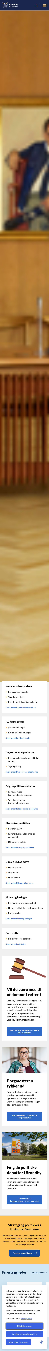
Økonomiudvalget (16, 727)
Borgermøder (14, 913)
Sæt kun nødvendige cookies (24, 1334)
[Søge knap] (36, 5)
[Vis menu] (44, 5)
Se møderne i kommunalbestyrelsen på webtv (24, 1199)
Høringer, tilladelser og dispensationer (25, 908)
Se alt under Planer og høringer (19, 919)
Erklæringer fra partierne (20, 938)
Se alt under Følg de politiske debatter (22, 809)
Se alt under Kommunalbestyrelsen (21, 707)
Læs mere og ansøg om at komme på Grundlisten (24, 1031)
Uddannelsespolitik (17, 842)
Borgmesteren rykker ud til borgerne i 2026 (24, 1116)
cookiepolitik (26, 1318)
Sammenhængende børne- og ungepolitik (21, 835)
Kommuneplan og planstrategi (22, 903)
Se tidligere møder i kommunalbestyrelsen (18, 802)
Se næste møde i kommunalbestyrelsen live (20, 793)
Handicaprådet (15, 867)
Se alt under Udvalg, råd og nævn (20, 883)
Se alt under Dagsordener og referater (22, 772)
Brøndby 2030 (15, 828)
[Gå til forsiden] (10, 5)
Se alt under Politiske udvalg (18, 738)
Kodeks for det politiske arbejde (22, 702)
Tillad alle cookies (24, 1326)
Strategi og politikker (22, 1253)
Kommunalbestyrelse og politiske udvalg (23, 760)
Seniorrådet (13, 872)
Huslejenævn (14, 877)
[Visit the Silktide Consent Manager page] (41, 1342)
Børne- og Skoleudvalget (19, 732)
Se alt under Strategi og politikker (20, 847)
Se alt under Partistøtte (16, 944)
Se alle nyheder (38, 1272)
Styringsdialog (14, 766)
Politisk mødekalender (18, 692)
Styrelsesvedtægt (16, 697)
